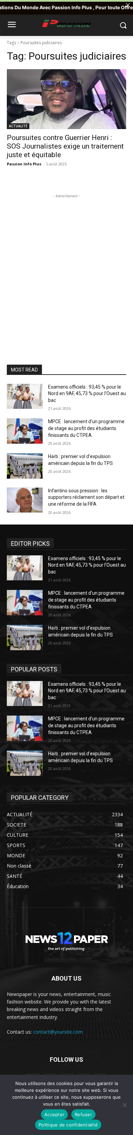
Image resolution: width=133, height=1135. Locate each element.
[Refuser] (124, 1104)
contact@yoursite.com (58, 1032)
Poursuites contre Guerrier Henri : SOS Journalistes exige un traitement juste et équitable (65, 146)
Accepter (54, 1114)
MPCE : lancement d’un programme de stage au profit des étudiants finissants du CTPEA (86, 428)
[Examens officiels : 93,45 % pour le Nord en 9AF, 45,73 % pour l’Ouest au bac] (25, 396)
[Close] (128, 5)
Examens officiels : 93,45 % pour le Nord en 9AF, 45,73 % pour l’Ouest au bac (87, 393)
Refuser (83, 1114)
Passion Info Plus (24, 163)
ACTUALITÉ (18, 126)
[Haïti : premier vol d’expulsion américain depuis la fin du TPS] (25, 466)
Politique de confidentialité (68, 1124)
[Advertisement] (66, 266)
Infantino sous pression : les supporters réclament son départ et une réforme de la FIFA (86, 497)
